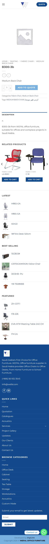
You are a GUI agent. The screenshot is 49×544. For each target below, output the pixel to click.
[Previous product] (9, 75)
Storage (6, 489)
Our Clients (7, 440)
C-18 (27, 174)
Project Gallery (9, 431)
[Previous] (2, 169)
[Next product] (4, 75)
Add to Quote (26, 87)
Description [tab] (8, 115)
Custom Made (9, 503)
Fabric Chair (27, 61)
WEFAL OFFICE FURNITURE (32, 540)
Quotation (7, 411)
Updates (6, 436)
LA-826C (5, 174)
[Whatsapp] (43, 532)
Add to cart (10, 179)
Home (5, 61)
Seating (14, 61)
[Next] (46, 169)
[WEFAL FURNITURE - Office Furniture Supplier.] (24, 4)
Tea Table (6, 484)
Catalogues (7, 416)
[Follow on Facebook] (4, 391)
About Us (6, 445)
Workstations (8, 494)
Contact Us (7, 450)
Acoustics (7, 421)
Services (6, 426)
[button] (3, 4)
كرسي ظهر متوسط (31, 100)
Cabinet (6, 474)
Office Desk (7, 470)
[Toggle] (45, 425)
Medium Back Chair (30, 96)
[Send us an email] (9, 391)
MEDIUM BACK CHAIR (15, 100)
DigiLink (31, 538)
